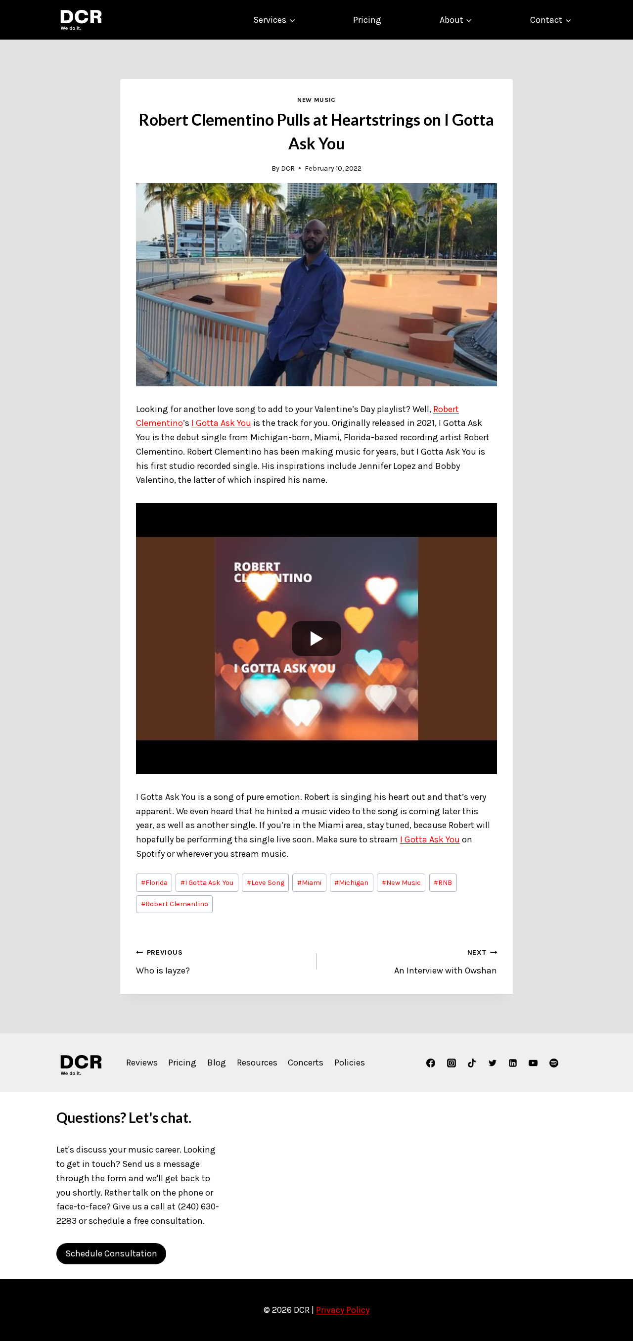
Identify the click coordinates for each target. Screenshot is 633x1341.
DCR (288, 168)
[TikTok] (472, 1063)
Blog (216, 1062)
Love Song (265, 883)
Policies (349, 1062)
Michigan (351, 883)
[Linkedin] (513, 1063)
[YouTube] (533, 1063)
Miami (309, 883)
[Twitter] (492, 1063)
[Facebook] (431, 1063)
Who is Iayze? (163, 962)
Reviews (142, 1062)
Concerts (305, 1062)
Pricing (367, 19)
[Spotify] (554, 1063)
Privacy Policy (342, 1309)
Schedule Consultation (111, 1253)
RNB (443, 883)
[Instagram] (451, 1063)
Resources (257, 1062)
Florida (154, 883)
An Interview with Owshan (445, 962)
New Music (316, 99)
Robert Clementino (174, 904)
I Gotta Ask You (221, 422)
